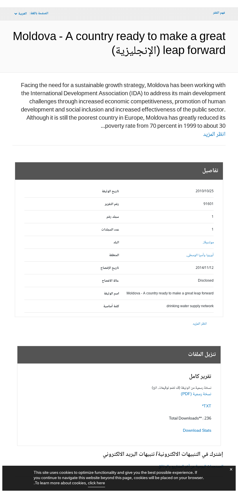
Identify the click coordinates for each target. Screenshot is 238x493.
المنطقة (114, 255)
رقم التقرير (112, 204)
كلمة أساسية (111, 306)
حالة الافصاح (110, 280)
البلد (116, 242)
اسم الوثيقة (111, 293)
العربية (22, 14)
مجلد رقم (113, 217)
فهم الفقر (219, 13)
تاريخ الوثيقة (110, 191)
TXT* (206, 406)
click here (96, 483)
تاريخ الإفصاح (109, 268)
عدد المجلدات (110, 229)
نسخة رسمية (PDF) (196, 394)
